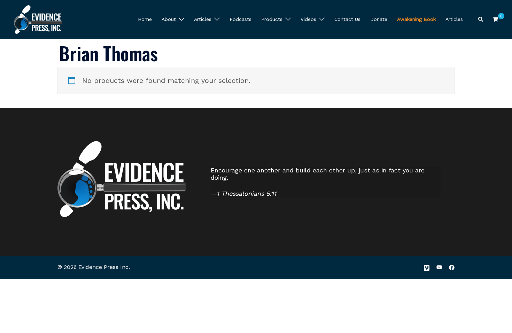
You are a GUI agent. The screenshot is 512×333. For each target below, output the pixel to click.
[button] (481, 20)
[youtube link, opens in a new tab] (439, 267)
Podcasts (240, 19)
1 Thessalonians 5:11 (246, 193)
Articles (202, 19)
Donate (378, 19)
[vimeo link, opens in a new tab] (426, 267)
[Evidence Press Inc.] (38, 19)
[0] (495, 19)
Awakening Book (416, 19)
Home (145, 19)
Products (271, 19)
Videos (308, 19)
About (169, 19)
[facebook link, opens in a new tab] (452, 267)
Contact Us (347, 19)
